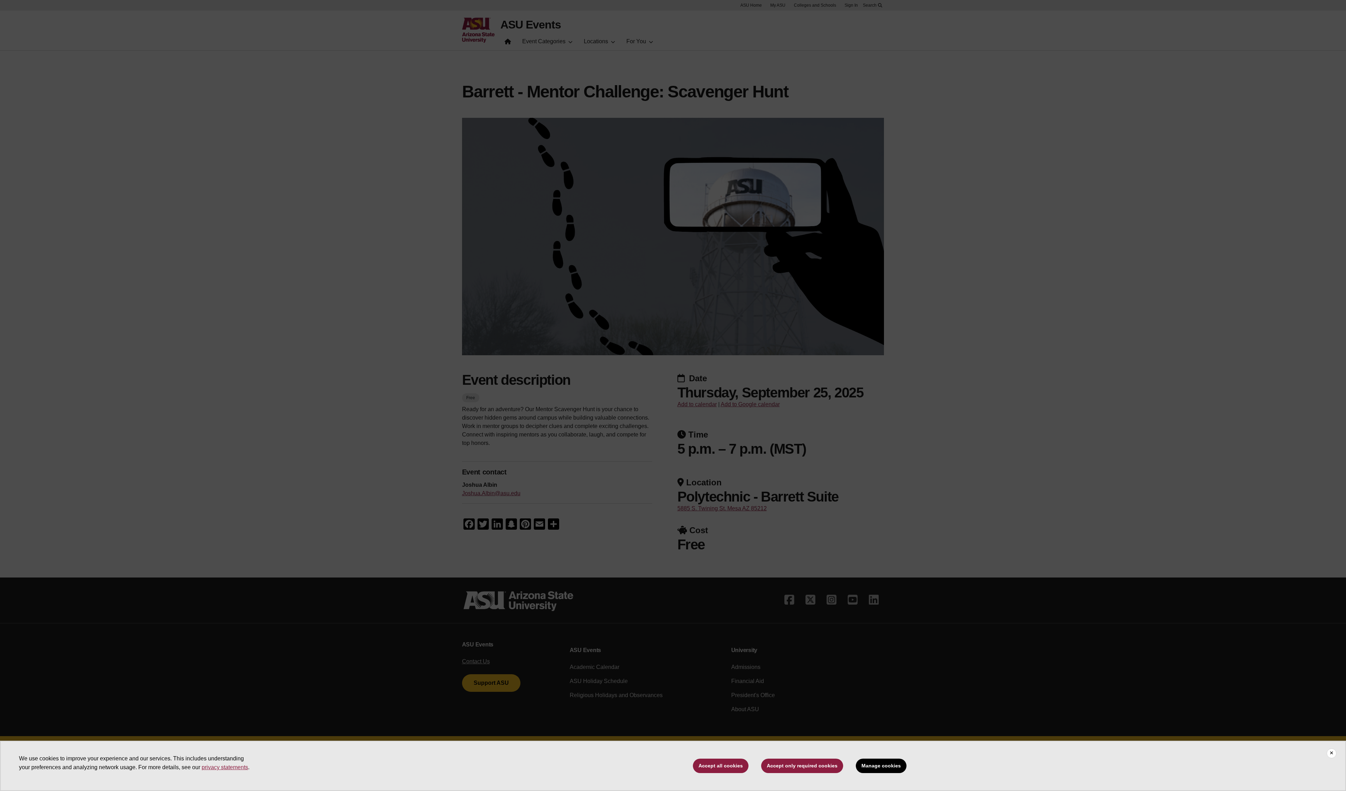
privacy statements (225, 767)
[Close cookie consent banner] (1331, 753)
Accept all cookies (721, 765)
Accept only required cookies (802, 765)
